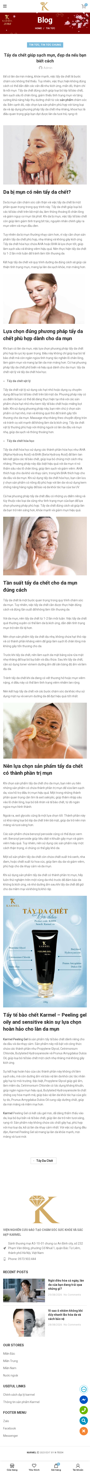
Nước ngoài (10, 1375)
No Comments (72, 1294)
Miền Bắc (9, 1353)
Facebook (9, 1428)
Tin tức (50, 28)
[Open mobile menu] (5, 6)
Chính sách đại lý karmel (19, 1394)
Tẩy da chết (44, 1160)
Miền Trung (10, 1361)
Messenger (10, 1435)
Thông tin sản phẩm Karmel (21, 1402)
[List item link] (45, 1259)
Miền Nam (9, 1368)
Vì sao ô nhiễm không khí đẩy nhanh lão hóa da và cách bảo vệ (65, 1315)
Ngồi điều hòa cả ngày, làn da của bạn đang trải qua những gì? (66, 1284)
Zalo (6, 1421)
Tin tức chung (51, 44)
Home (38, 28)
